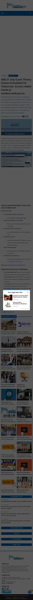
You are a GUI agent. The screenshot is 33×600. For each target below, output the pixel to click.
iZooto (28, 308)
